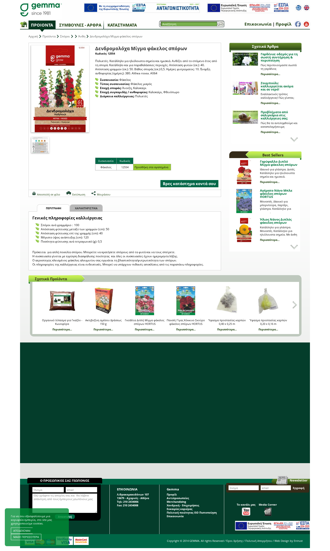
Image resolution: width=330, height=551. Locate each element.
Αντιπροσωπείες (178, 498)
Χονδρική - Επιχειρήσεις (183, 505)
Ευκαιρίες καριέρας (179, 509)
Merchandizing (176, 501)
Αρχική (33, 36)
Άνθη (81, 36)
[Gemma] (41, 9)
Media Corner (268, 504)
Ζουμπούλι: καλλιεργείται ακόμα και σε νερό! (277, 86)
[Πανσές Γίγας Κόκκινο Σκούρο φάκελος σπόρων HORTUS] (186, 300)
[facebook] (297, 24)
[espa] (142, 12)
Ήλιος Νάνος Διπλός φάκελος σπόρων (276, 221)
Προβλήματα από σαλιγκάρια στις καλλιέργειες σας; (274, 115)
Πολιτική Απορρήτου (258, 541)
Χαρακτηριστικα (86, 208)
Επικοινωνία (258, 24)
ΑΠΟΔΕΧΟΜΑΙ (21, 530)
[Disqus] (165, 402)
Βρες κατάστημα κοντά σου (189, 183)
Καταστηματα (122, 25)
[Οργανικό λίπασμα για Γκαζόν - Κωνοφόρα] (62, 300)
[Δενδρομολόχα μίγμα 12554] (40, 145)
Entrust (298, 541)
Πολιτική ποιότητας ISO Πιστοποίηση (192, 512)
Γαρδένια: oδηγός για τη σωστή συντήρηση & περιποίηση (279, 57)
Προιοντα (42, 25)
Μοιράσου (103, 194)
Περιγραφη (53, 208)
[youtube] (306, 24)
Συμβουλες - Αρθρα (80, 25)
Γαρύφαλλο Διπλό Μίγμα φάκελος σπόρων (278, 163)
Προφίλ (283, 24)
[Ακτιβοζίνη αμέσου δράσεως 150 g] (103, 300)
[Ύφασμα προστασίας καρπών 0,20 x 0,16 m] (268, 300)
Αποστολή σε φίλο (48, 194)
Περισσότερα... (270, 74)
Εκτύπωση (78, 194)
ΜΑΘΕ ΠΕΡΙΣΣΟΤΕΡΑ (26, 537)
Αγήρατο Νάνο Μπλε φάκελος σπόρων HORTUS (276, 193)
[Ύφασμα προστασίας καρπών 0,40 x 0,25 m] (227, 300)
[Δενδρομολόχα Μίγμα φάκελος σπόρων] (60, 88)
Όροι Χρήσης (234, 541)
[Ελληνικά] (298, 7)
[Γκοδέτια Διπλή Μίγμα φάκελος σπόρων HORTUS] (144, 300)
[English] (306, 7)
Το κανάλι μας (246, 504)
